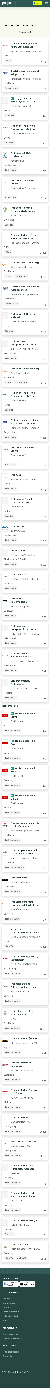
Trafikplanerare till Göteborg (23, 770)
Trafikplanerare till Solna (23, 715)
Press (5, 1320)
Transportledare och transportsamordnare (22, 1167)
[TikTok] (20, 1364)
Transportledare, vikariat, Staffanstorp (24, 958)
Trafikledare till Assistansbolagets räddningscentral (21, 655)
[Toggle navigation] (46, 3)
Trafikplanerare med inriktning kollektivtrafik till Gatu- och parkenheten (25, 903)
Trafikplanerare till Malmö (23, 797)
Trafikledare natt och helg (25, 262)
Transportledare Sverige (24, 1220)
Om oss (6, 1298)
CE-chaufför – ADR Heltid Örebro (24, 182)
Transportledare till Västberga (21, 1064)
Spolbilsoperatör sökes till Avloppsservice (25, 72)
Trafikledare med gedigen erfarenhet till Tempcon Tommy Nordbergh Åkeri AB (25, 422)
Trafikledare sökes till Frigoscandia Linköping (23, 209)
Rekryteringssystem (12, 1338)
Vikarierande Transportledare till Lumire (25, 931)
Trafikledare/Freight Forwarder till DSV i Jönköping (21, 500)
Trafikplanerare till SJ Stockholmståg (22, 1013)
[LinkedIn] (9, 1364)
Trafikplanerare (19, 574)
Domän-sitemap (11, 1311)
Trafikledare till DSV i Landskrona (22, 155)
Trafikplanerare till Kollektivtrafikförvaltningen (25, 985)
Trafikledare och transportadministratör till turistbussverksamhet (25, 343)
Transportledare (19, 1117)
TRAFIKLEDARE (18, 550)
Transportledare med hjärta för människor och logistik (24, 1194)
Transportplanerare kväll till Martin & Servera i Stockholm (24, 852)
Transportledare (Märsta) (25, 1038)
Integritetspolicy (11, 1303)
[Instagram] (4, 1364)
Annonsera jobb (10, 1334)
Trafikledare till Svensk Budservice (23, 315)
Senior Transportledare (23, 1141)
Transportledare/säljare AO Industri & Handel (24, 45)
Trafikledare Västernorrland (19, 600)
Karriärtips (8, 1356)
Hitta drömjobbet (11, 1351)
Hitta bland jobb (11, 1316)
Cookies (7, 1307)
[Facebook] (14, 1364)
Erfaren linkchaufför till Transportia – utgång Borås (23, 127)
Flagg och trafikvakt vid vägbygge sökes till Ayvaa (24, 100)
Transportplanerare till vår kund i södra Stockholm (25, 824)
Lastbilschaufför (19, 1244)
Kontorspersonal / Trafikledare (20, 682)
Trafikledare (17, 474)
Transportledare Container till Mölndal (25, 1092)
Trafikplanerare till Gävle (23, 742)
